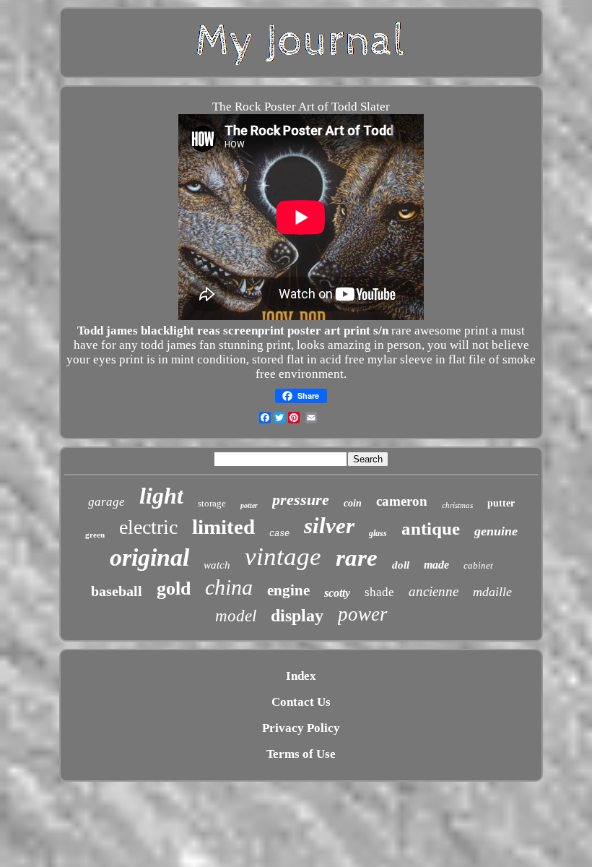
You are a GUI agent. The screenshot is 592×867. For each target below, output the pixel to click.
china (229, 587)
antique (430, 528)
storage (212, 503)
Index (301, 676)
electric (148, 527)
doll (400, 565)
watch (217, 565)
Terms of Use (301, 754)
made (436, 564)
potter (249, 505)
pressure (300, 500)
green (95, 534)
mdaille (492, 592)
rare (357, 558)
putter (501, 503)
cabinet (478, 565)
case (279, 534)
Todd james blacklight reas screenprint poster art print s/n (232, 330)
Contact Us (301, 702)
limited (223, 526)
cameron (401, 501)
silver (329, 525)
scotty (337, 593)
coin (353, 503)
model (235, 616)
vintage (283, 557)
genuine (496, 531)
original (149, 557)
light (161, 496)
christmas (457, 505)
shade (379, 592)
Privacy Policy (301, 728)
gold (174, 588)
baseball (116, 591)
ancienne (433, 591)
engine (288, 590)
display (297, 615)
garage (106, 502)
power (363, 614)
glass (378, 533)
